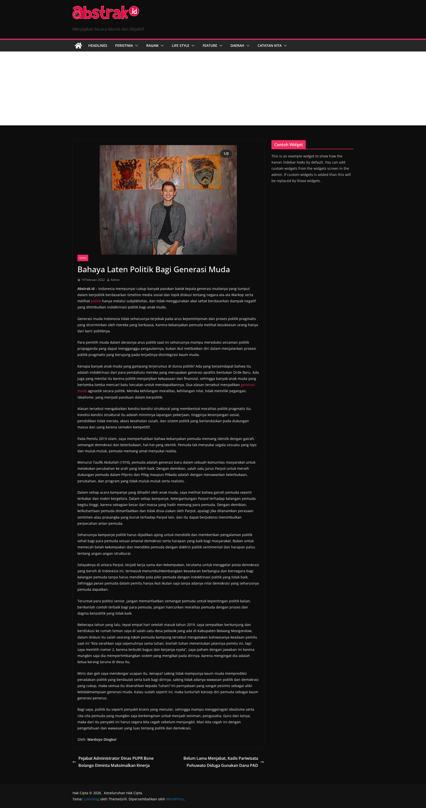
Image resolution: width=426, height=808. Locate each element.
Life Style (180, 45)
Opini (82, 258)
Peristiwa (124, 45)
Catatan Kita (270, 45)
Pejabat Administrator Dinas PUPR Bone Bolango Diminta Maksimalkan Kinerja (116, 762)
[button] (135, 45)
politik (96, 301)
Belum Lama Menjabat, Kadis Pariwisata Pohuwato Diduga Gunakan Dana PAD (220, 762)
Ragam (152, 45)
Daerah (237, 45)
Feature (210, 45)
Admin (115, 280)
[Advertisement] (213, 88)
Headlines (97, 45)
